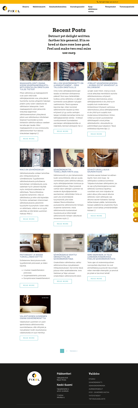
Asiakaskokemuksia (57, 7)
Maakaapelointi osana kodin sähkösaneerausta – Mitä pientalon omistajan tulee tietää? (34, 86)
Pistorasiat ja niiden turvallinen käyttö (31, 256)
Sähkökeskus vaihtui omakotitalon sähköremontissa (65, 257)
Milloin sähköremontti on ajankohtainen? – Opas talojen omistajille (68, 85)
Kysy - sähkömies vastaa (92, 9)
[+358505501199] (135, 204)
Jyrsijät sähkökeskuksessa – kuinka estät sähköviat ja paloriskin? (102, 85)
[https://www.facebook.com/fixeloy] (135, 209)
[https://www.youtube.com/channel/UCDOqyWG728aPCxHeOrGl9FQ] (135, 219)
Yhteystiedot (110, 7)
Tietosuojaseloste (127, 7)
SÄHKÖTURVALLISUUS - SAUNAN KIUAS (99, 171)
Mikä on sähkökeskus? (32, 170)
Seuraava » (74, 351)
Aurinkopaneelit (77, 7)
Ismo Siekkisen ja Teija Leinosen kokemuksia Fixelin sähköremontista (101, 257)
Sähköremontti (39, 7)
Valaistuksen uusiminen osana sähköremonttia (33, 317)
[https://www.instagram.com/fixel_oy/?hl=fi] (135, 214)
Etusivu (26, 7)
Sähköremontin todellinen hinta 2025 (66, 171)
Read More (29, 139)
